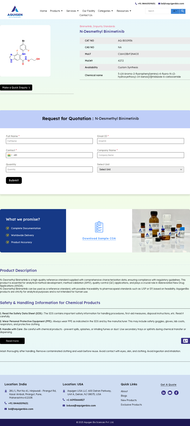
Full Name (12, 136)
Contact (11, 150)
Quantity (11, 164)
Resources (123, 10)
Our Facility (88, 10)
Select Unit (103, 164)
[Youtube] (163, 392)
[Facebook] (176, 392)
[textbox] (137, 169)
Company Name (107, 150)
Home (43, 10)
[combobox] (10, 155)
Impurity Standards (104, 26)
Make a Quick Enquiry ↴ (16, 87)
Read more (12, 340)
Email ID (103, 136)
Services (71, 10)
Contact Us (86, 15)
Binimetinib (86, 26)
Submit (14, 180)
